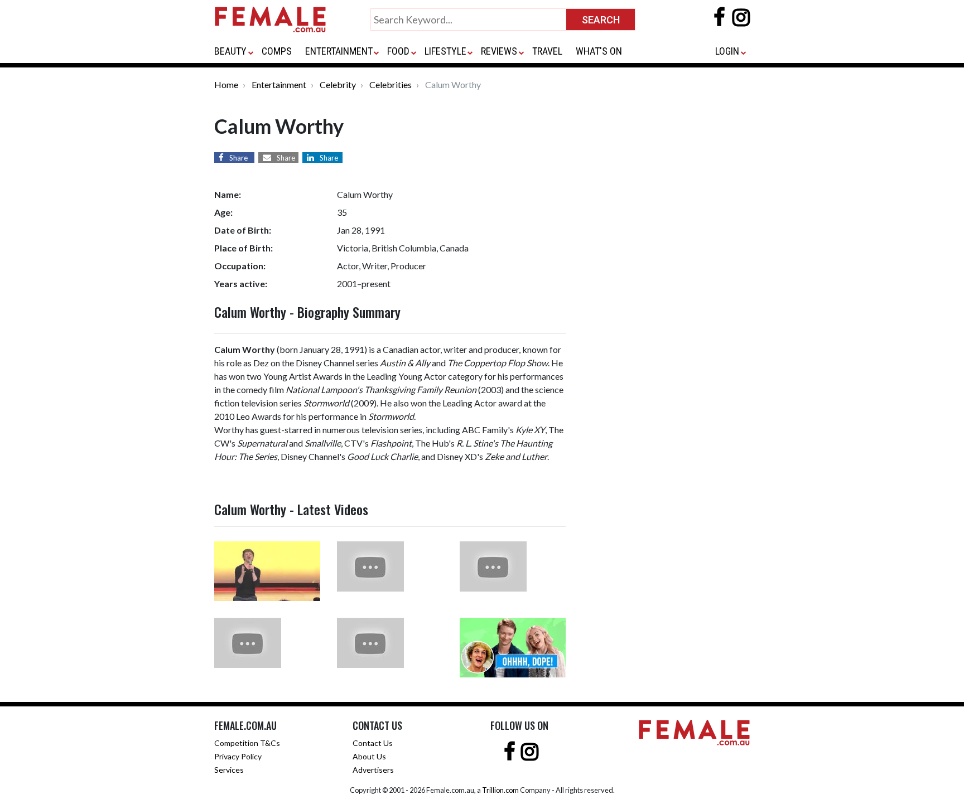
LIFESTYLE (445, 51)
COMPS (277, 51)
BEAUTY (230, 51)
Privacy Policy (238, 756)
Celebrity (338, 84)
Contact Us (373, 743)
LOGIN (727, 51)
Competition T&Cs (247, 743)
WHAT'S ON (599, 51)
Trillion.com (500, 790)
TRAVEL (547, 51)
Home (226, 84)
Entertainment (279, 84)
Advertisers (373, 769)
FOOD (398, 51)
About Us (369, 756)
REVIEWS (499, 51)
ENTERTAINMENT (339, 51)
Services (229, 769)
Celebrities (390, 84)
